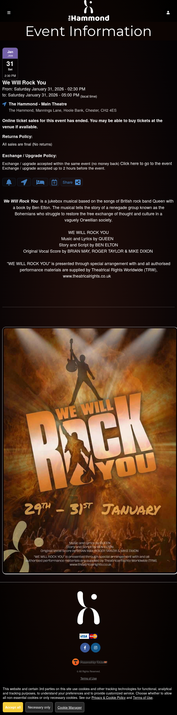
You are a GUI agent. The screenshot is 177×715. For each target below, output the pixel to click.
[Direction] (24, 182)
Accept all (13, 707)
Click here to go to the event (146, 163)
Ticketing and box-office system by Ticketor (89, 662)
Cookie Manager (70, 707)
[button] (168, 12)
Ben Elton (41, 207)
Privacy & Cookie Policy (108, 697)
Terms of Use (88, 678)
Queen (159, 201)
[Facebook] (85, 647)
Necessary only (39, 707)
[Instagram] (95, 647)
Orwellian (88, 220)
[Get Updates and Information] (9, 182)
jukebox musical (62, 201)
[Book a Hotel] (40, 182)
